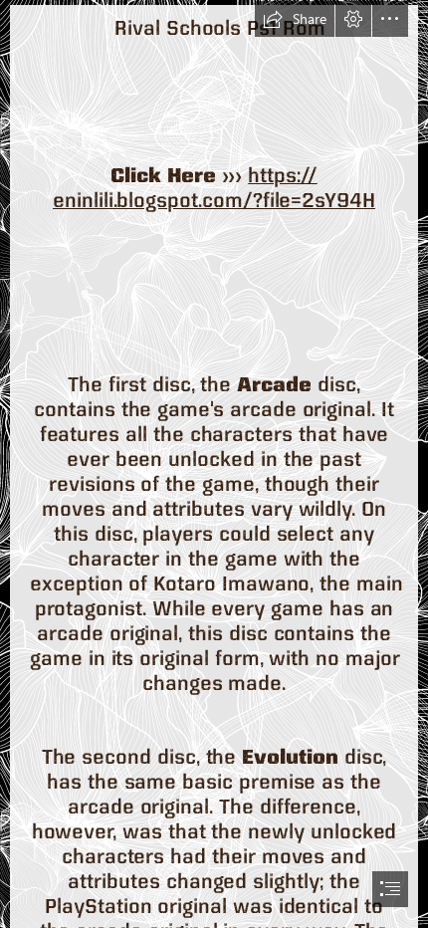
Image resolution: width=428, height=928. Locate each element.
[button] (294, 19)
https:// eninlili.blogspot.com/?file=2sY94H (214, 187)
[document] (214, 464)
